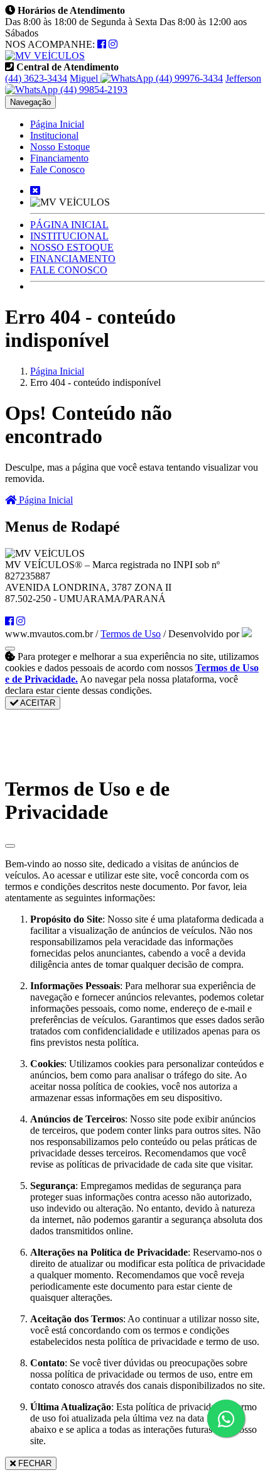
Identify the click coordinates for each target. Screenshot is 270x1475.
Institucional (54, 135)
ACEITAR (36, 703)
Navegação (30, 102)
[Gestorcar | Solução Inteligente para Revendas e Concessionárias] (247, 633)
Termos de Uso (130, 633)
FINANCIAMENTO (73, 258)
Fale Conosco (57, 169)
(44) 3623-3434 (36, 78)
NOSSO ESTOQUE (72, 247)
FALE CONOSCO (68, 270)
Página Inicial (57, 124)
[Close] (10, 846)
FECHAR (33, 1463)
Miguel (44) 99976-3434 (146, 78)
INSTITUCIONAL (69, 236)
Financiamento (59, 158)
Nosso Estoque (60, 146)
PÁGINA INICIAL (69, 224)
